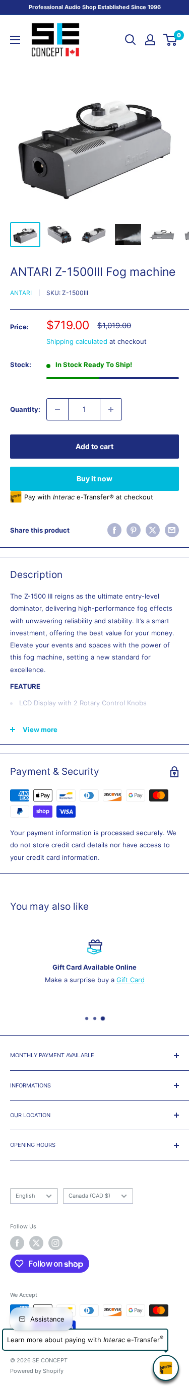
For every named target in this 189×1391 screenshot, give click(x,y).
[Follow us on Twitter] (36, 1243)
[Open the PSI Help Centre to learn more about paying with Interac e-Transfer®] (166, 1368)
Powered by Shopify (37, 1370)
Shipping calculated (76, 341)
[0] (170, 40)
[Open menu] (15, 40)
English (25, 1195)
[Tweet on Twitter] (153, 530)
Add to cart (94, 446)
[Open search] (130, 39)
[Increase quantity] (110, 409)
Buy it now (94, 478)
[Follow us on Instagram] (55, 1243)
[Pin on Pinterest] (134, 530)
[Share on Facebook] (114, 530)
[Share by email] (172, 530)
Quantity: (25, 409)
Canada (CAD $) (89, 1195)
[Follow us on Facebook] (17, 1243)
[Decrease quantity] (57, 409)
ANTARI (21, 293)
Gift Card (130, 980)
